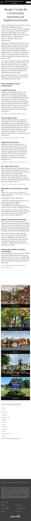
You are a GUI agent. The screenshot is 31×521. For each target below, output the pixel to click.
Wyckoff (4, 436)
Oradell (3, 408)
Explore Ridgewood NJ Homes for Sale (15, 162)
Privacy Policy (18, 505)
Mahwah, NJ (5, 429)
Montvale (4, 422)
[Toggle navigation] (2, 2)
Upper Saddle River (7, 434)
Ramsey (4, 431)
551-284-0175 (25, 482)
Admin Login (18, 511)
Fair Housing (3, 508)
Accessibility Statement (20, 508)
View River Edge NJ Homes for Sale (14, 184)
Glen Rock (4, 427)
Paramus (4, 410)
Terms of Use (4, 505)
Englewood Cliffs (6, 417)
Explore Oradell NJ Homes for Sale (14, 114)
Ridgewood (4, 412)
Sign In (28, 2)
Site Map (3, 511)
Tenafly (3, 424)
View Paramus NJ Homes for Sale (13, 138)
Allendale (4, 420)
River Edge (4, 415)
